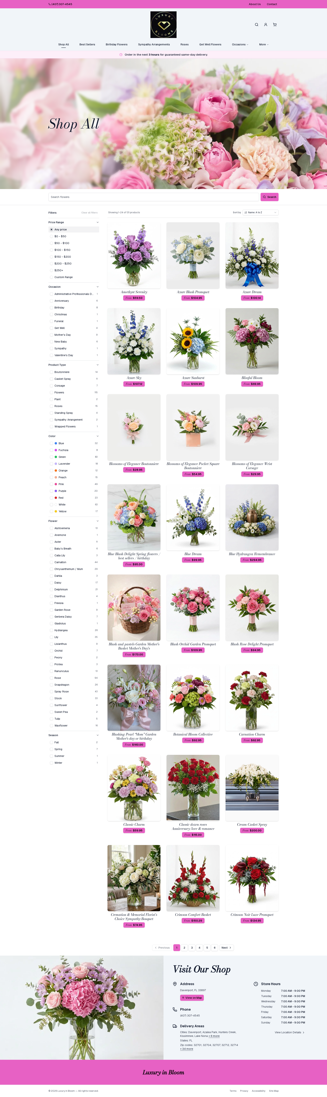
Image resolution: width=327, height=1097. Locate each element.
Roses (185, 44)
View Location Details (288, 1032)
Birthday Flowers (117, 44)
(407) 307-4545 (61, 4)
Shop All (63, 44)
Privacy (244, 1090)
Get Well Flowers (210, 44)
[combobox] (261, 212)
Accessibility (258, 1090)
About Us (255, 4)
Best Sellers (87, 44)
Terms (233, 1090)
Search (271, 197)
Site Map (274, 1090)
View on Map (193, 997)
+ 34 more (186, 1048)
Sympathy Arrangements (154, 44)
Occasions (239, 44)
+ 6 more (214, 1036)
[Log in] (265, 24)
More (262, 44)
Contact (272, 4)
